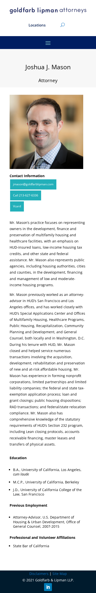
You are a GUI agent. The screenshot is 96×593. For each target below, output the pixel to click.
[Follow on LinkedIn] (48, 587)
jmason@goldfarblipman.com (33, 184)
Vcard (17, 206)
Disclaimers (38, 573)
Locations (37, 25)
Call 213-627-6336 (25, 195)
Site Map (59, 573)
